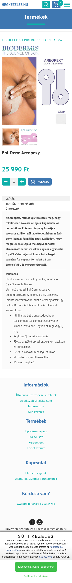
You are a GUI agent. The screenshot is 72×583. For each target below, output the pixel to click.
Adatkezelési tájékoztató (36, 400)
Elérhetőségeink (36, 473)
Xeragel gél (36, 442)
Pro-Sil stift (36, 437)
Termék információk (20, 204)
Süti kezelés (36, 412)
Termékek (10, 40)
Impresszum (36, 406)
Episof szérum (36, 448)
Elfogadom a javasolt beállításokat (36, 566)
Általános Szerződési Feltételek (36, 395)
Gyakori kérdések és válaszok (36, 504)
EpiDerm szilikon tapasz (42, 40)
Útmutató (12, 208)
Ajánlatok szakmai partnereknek (36, 479)
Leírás (10, 199)
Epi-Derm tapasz (36, 431)
